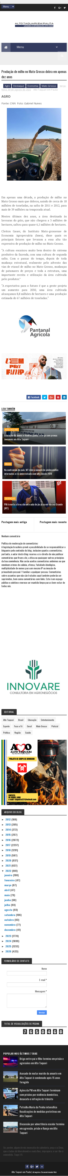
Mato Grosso (49, 85)
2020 (8, 860)
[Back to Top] (42, 1167)
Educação (32, 719)
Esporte (6, 726)
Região (18, 732)
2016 (8, 840)
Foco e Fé (18, 726)
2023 (8, 936)
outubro (9, 920)
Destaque (18, 85)
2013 (8, 824)
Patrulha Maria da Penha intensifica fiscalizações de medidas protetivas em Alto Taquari (40, 1111)
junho (8, 900)
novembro (10, 924)
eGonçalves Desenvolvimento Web (44, 1172)
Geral (29, 726)
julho (7, 905)
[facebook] (55, 8)
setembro (10, 915)
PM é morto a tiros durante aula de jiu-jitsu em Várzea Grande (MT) (33, 506)
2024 (8, 941)
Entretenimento (47, 719)
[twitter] (65, 8)
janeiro (8, 875)
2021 (8, 865)
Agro (7, 85)
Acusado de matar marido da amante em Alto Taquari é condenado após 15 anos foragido (40, 1077)
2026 (8, 951)
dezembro (10, 930)
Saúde (28, 732)
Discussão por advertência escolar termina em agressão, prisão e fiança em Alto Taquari (42, 1128)
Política (6, 732)
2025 (8, 946)
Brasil (8, 464)
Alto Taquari (11, 429)
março (8, 885)
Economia (33, 85)
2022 (8, 871)
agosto (8, 910)
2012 (8, 819)
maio (7, 895)
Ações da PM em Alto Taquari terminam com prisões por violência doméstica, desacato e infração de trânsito (40, 1094)
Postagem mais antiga (14, 522)
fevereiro (9, 880)
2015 (8, 834)
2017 (8, 845)
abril (7, 890)
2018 (8, 850)
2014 (8, 829)
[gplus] (60, 8)
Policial (54, 726)
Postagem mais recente (53, 522)
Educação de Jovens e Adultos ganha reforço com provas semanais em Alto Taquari (30, 437)
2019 (8, 855)
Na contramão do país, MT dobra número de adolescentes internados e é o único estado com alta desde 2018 (31, 471)
